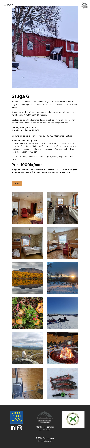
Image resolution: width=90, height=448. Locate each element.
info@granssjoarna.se (45, 427)
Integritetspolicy (45, 441)
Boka (17, 183)
